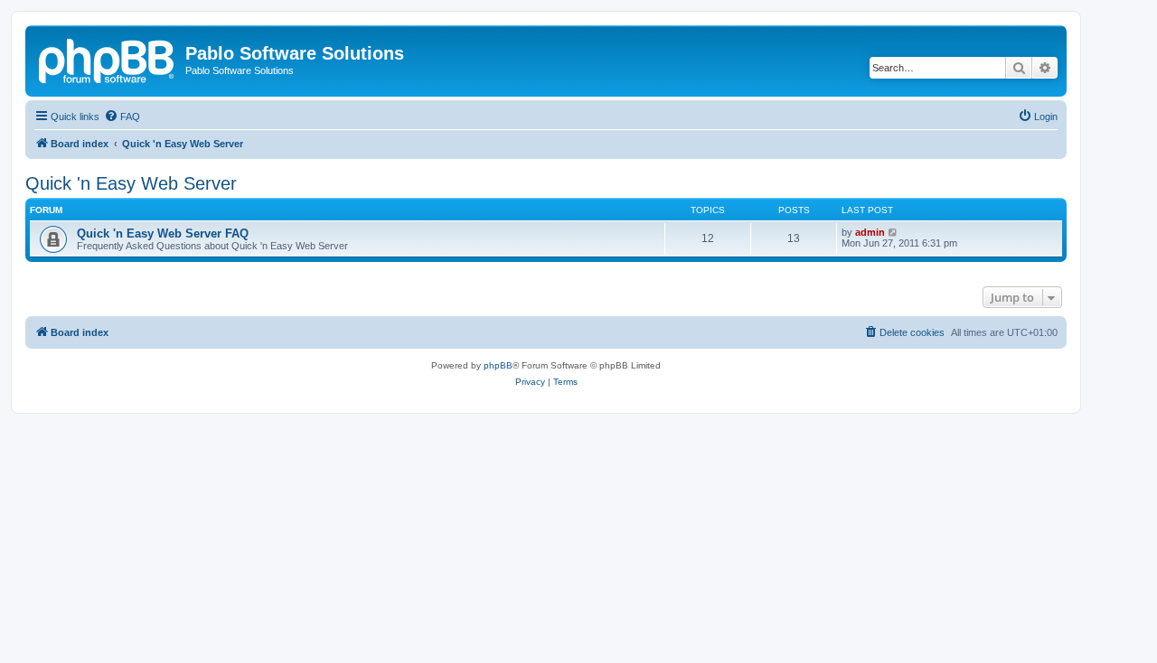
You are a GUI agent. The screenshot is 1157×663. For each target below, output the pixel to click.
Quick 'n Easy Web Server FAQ (163, 233)
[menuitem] (122, 116)
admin (870, 232)
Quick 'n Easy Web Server (131, 183)
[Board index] (107, 59)
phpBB (498, 365)
